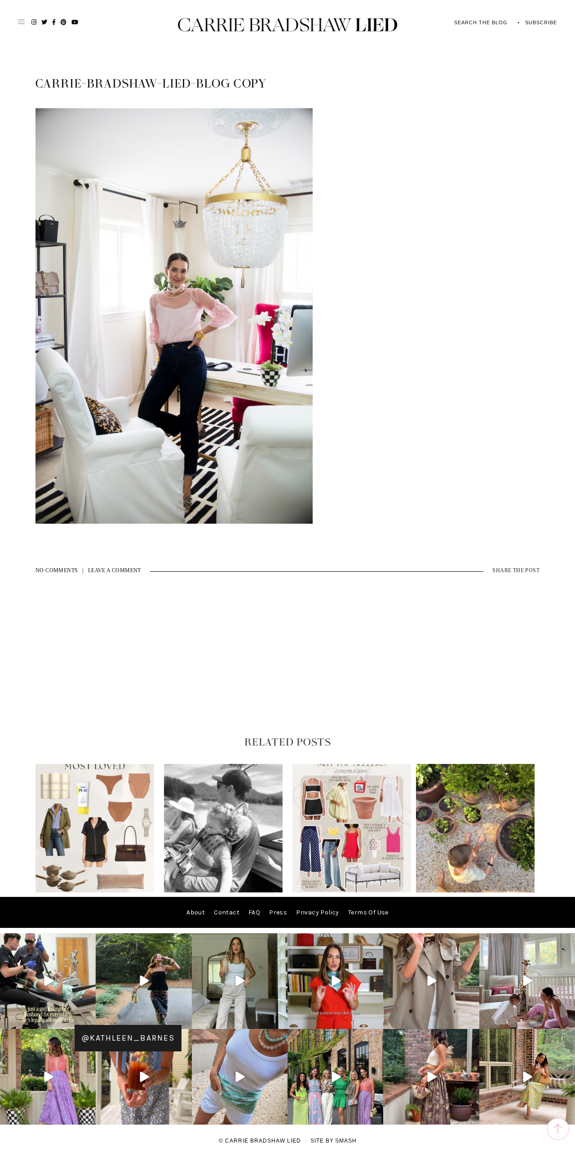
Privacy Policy (317, 912)
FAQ (254, 912)
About (195, 912)
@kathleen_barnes (128, 1038)
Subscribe (541, 22)
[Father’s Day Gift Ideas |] (223, 890)
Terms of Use (368, 912)
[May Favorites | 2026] (351, 890)
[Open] (48, 981)
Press (278, 912)
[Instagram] (87, 1020)
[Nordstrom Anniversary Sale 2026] (94, 890)
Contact (226, 912)
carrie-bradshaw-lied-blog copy (151, 84)
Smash (346, 1141)
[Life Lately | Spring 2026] (475, 890)
